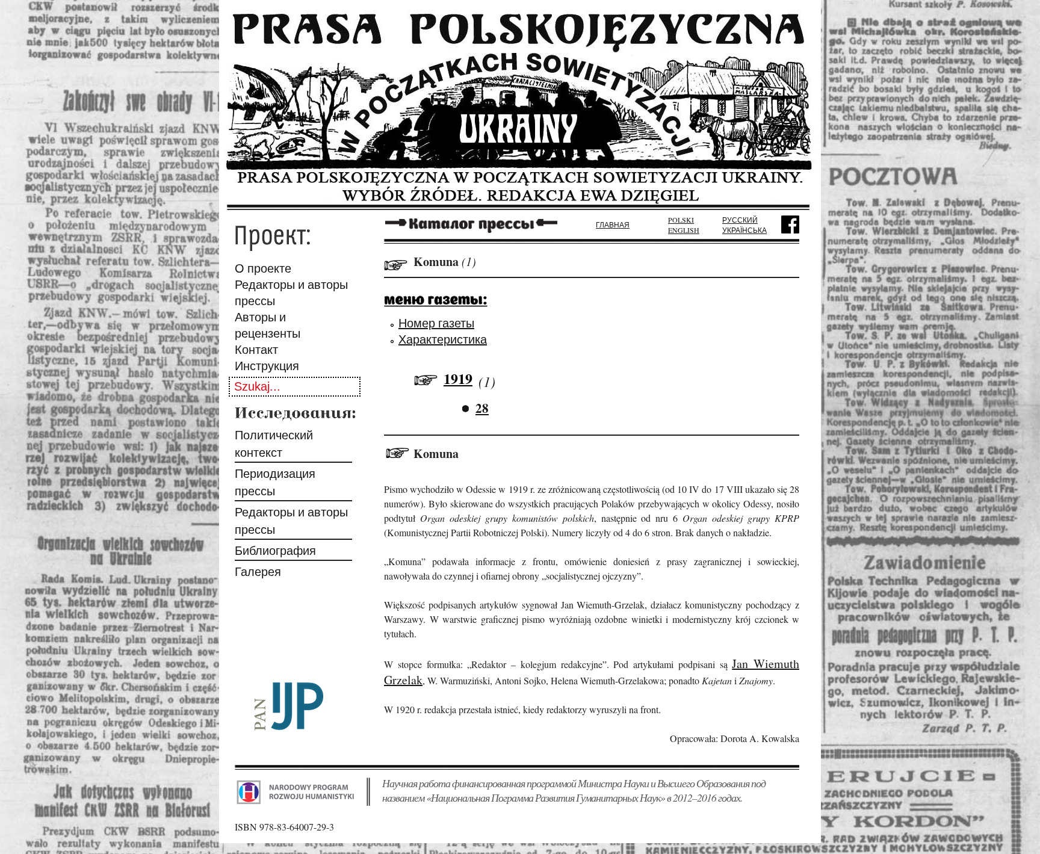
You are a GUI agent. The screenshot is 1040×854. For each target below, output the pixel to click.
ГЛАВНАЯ (613, 224)
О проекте (263, 268)
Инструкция (267, 365)
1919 (458, 378)
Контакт (256, 349)
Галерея (258, 571)
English (683, 230)
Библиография (275, 550)
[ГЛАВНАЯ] (520, 206)
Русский (740, 219)
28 (482, 408)
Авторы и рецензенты (267, 325)
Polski (681, 219)
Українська (744, 230)
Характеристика (442, 339)
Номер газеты (436, 323)
